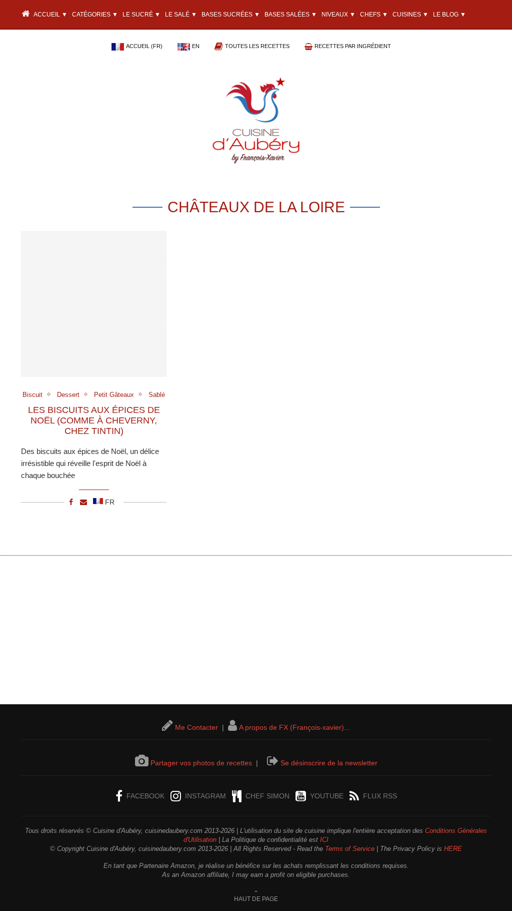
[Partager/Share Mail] (83, 502)
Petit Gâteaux (114, 394)
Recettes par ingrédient (352, 46)
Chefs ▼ (374, 14)
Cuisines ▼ (410, 14)
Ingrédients (42, 44)
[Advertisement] (256, 634)
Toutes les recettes (257, 46)
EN (196, 46)
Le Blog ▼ (449, 14)
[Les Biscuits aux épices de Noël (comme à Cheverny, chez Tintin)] (93, 303)
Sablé (156, 394)
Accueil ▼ (50, 14)
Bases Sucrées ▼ (231, 14)
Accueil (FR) (144, 46)
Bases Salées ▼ (290, 14)
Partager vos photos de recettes (201, 763)
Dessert (68, 394)
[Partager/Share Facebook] (71, 502)
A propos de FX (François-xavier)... (294, 727)
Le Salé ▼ (181, 14)
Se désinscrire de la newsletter (329, 763)
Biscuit (32, 394)
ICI (324, 839)
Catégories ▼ (95, 14)
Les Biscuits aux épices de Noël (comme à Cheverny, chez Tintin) (94, 420)
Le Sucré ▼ (141, 14)
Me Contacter (196, 727)
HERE (453, 848)
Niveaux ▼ (339, 14)
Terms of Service (349, 848)
